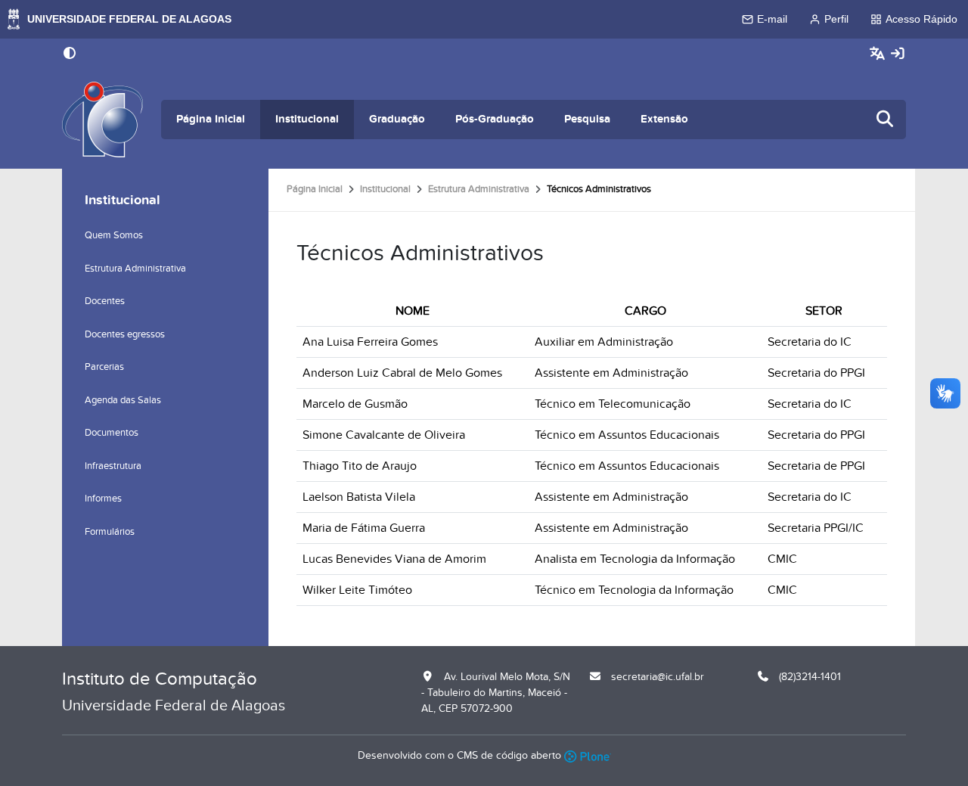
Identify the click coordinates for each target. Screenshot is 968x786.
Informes (103, 498)
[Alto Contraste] (69, 54)
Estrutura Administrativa (478, 189)
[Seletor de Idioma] (879, 54)
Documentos (111, 433)
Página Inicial (210, 119)
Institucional (307, 119)
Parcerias (104, 367)
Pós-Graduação (494, 119)
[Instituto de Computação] (102, 119)
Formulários (110, 532)
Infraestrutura (113, 466)
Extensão (664, 119)
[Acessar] (897, 54)
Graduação (397, 119)
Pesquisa (587, 119)
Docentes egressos (125, 334)
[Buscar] (885, 120)
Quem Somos (114, 235)
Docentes (105, 301)
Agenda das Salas (123, 400)
